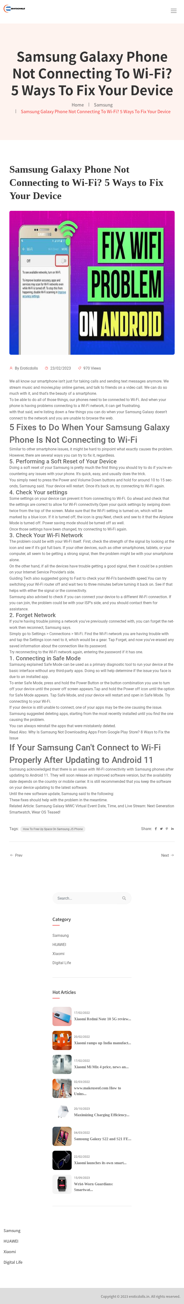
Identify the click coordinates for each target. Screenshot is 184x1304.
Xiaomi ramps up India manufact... (102, 1043)
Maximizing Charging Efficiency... (101, 1115)
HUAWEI (59, 944)
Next (165, 855)
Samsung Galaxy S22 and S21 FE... (102, 1139)
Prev (18, 855)
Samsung (103, 104)
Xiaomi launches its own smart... (100, 1163)
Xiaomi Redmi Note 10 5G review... (102, 1019)
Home (78, 104)
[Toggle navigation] (173, 11)
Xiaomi (58, 953)
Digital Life (61, 963)
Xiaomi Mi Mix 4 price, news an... (101, 1067)
